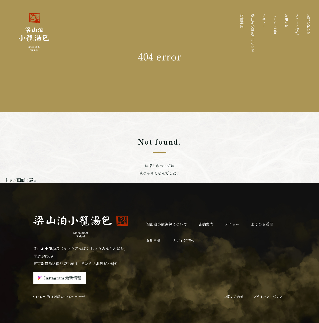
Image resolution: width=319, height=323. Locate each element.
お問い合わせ (308, 24)
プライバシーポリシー (269, 296)
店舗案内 (241, 21)
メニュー (263, 21)
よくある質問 (274, 24)
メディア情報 (297, 24)
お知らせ (286, 21)
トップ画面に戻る (21, 180)
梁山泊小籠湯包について (252, 33)
